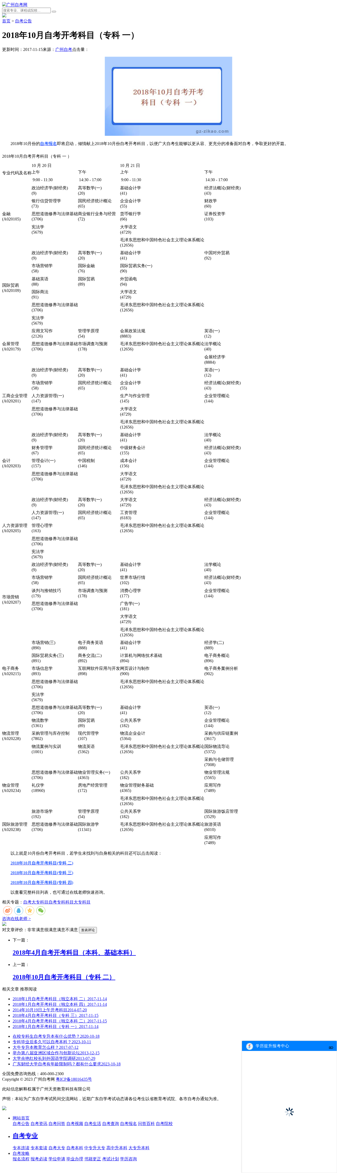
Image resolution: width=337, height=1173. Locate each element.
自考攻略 (21, 1153)
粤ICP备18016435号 (74, 1079)
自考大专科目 (35, 902)
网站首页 (21, 1118)
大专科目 (82, 902)
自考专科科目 (61, 902)
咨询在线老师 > (16, 918)
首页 (6, 21)
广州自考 (63, 49)
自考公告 (23, 21)
